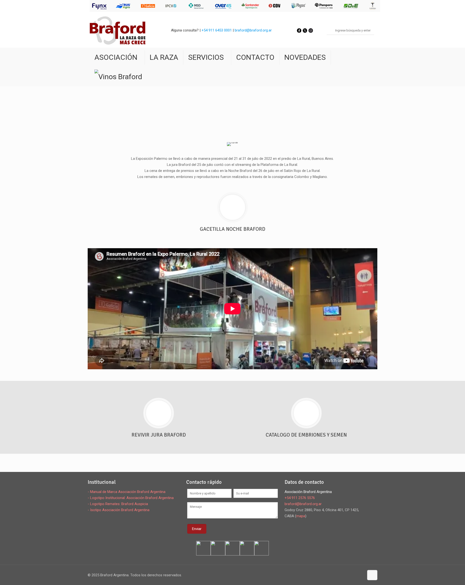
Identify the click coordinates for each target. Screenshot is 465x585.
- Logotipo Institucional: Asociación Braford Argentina (131, 498)
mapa (300, 516)
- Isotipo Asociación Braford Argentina (118, 510)
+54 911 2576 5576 (300, 498)
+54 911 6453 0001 (217, 30)
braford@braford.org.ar (253, 30)
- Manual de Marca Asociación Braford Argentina (126, 492)
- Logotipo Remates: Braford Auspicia (118, 504)
